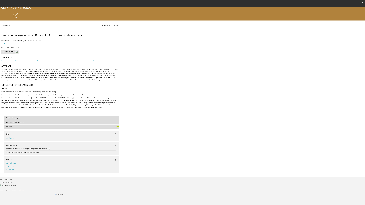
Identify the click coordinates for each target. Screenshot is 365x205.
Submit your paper (13, 118)
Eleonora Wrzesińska (34, 41)
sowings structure (92, 61)
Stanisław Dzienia (7, 41)
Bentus (22, 190)
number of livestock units (65, 61)
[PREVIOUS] (116, 30)
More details (8, 44)
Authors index (10, 170)
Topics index (10, 166)
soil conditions (80, 61)
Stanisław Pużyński (20, 41)
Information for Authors (14, 122)
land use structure (48, 61)
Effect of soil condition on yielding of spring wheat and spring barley (28, 149)
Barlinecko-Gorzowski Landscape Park (13, 61)
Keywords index (11, 163)
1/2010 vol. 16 (5, 25)
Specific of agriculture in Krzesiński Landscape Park (22, 152)
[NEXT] (118, 30)
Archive (9, 126)
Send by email (10, 138)
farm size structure (34, 61)
